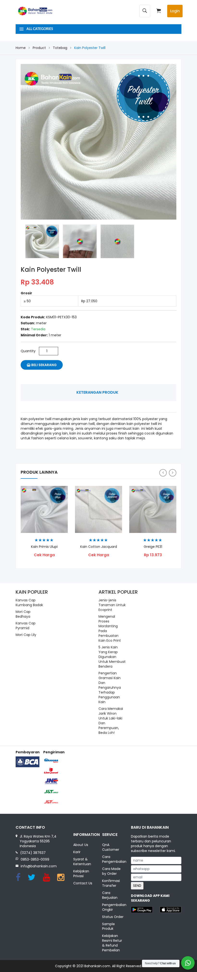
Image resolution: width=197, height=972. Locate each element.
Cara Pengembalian (113, 859)
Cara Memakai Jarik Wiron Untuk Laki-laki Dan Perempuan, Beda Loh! (110, 720)
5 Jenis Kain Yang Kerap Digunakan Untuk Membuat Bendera (112, 657)
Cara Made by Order (111, 871)
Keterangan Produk (97, 392)
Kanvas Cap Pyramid (26, 625)
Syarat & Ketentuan (82, 861)
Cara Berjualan (109, 895)
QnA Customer (110, 847)
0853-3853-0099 (35, 859)
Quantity (28, 351)
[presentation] (163, 473)
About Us (80, 844)
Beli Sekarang (44, 364)
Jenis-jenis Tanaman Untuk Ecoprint (112, 605)
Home (21, 47)
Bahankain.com (97, 966)
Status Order (112, 916)
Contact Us (82, 883)
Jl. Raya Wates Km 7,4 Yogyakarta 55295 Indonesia (38, 841)
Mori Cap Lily (26, 634)
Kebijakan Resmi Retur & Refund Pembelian (112, 943)
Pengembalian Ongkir (113, 907)
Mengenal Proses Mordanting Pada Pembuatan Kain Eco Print (109, 628)
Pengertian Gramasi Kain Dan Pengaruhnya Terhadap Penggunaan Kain (109, 687)
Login (175, 11)
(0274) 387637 (33, 852)
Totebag (60, 47)
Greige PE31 (153, 546)
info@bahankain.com (39, 866)
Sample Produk (108, 926)
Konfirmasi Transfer (111, 883)
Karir (76, 852)
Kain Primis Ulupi (44, 546)
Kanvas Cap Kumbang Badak (29, 602)
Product (39, 47)
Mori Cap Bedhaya (23, 614)
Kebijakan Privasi (81, 873)
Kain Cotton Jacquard (98, 546)
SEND (137, 885)
